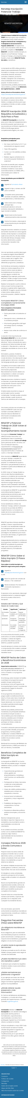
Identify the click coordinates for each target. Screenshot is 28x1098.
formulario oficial (16, 184)
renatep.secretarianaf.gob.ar (14, 572)
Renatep (4, 2)
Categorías (5, 1081)
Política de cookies (7, 1079)
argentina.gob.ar (12, 1001)
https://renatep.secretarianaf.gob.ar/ (13, 94)
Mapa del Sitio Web (7, 1088)
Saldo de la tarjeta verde (9, 1086)
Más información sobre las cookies (12, 1090)
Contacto (4, 1076)
